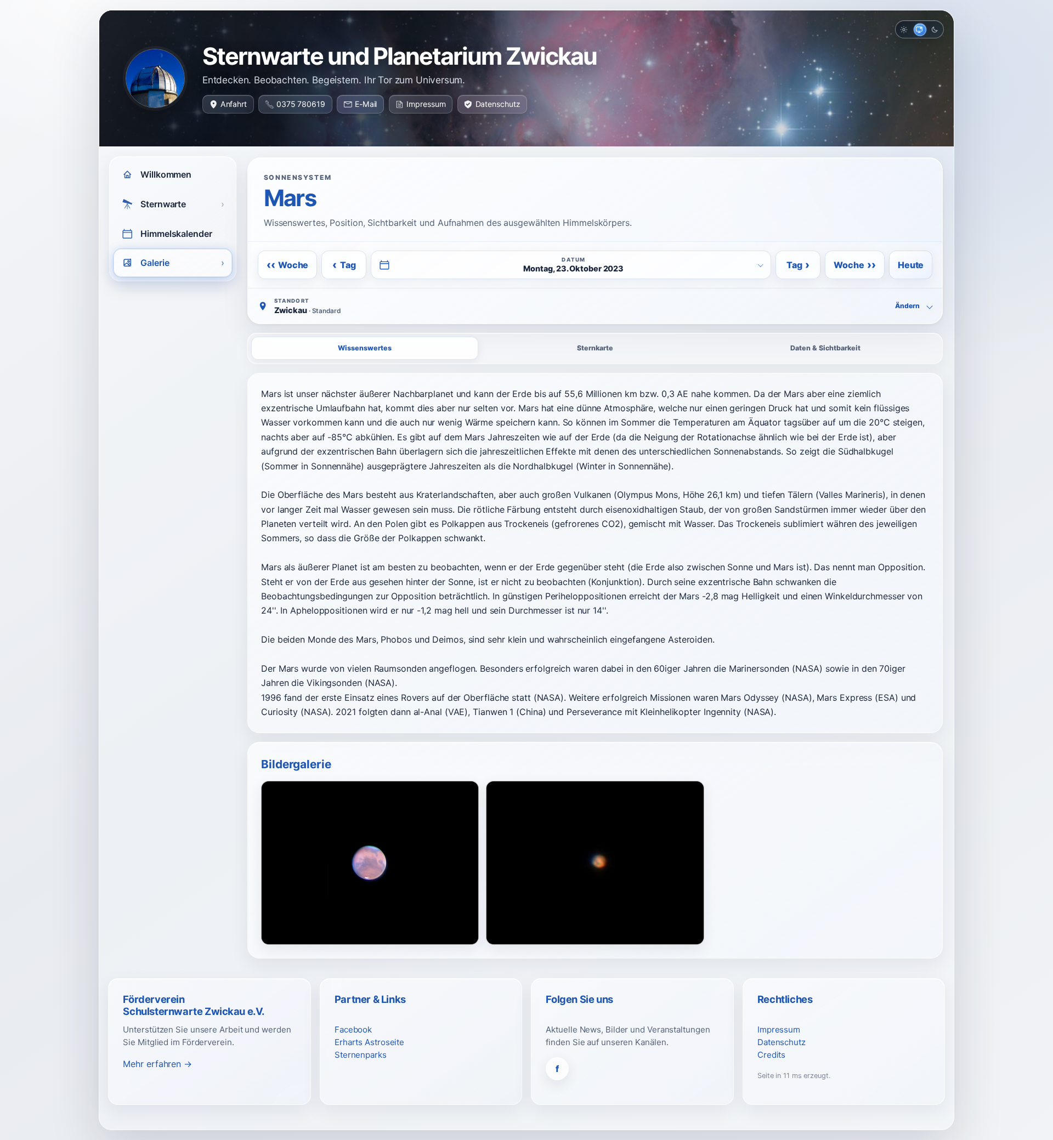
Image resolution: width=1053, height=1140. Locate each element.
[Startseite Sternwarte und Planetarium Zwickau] (155, 78)
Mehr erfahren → (157, 1063)
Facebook (353, 1029)
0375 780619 (300, 104)
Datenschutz (497, 104)
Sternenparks (361, 1055)
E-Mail (366, 104)
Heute (911, 264)
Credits (771, 1055)
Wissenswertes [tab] (365, 348)
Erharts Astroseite (369, 1042)
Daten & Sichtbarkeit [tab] (825, 348)
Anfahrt (233, 104)
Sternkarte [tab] (595, 348)
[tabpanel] (595, 553)
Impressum (425, 104)
